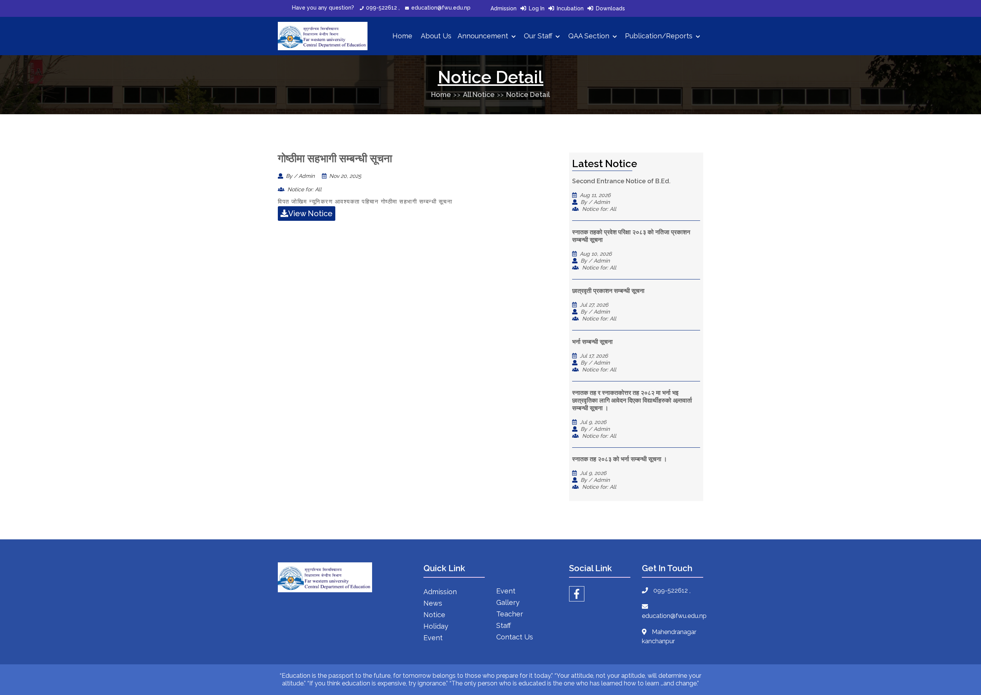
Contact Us (514, 637)
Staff (503, 625)
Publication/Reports (659, 36)
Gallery (508, 602)
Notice (434, 615)
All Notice (479, 94)
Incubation (570, 8)
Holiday (435, 626)
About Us (436, 36)
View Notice (310, 213)
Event (433, 638)
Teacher (509, 614)
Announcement (484, 36)
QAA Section (589, 36)
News (432, 603)
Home (402, 36)
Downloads (610, 8)
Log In (537, 8)
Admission (503, 8)
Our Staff (539, 36)
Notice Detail (528, 94)
